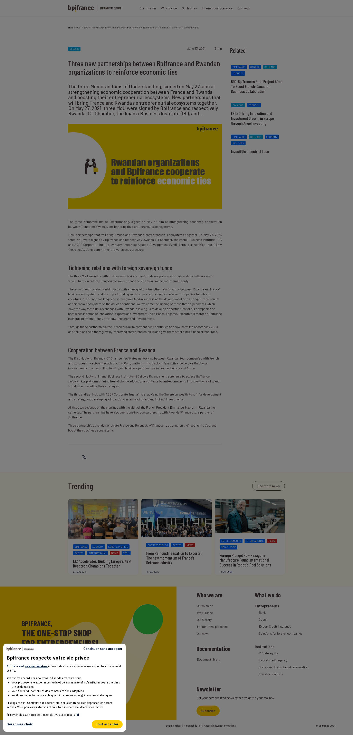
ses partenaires (36, 666)
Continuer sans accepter (103, 649)
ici (77, 715)
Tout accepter (107, 724)
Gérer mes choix (20, 724)
